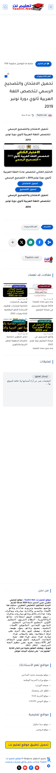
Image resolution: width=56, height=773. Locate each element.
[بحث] (5, 7)
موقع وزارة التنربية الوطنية (35, 680)
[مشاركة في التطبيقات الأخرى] (12, 242)
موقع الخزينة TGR (40, 696)
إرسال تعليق (41, 377)
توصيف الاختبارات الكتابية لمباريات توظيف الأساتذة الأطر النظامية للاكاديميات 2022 (15, 308)
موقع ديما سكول (40, 724)
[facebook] (31, 767)
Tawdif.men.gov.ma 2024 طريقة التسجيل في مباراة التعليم (42, 306)
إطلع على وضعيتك (39, 690)
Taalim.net (42, 115)
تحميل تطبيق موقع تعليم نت (28, 745)
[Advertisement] (28, 38)
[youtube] (25, 767)
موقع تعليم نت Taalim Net (37, 600)
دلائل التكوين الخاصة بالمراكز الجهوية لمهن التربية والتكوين (16, 341)
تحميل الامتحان (30, 184)
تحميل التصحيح (28, 189)
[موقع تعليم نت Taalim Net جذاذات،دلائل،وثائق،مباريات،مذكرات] (28, 7)
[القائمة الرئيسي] (51, 7)
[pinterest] (37, 767)
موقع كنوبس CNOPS (38, 701)
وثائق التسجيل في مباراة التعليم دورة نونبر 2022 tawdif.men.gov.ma (41, 343)
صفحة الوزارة (42, 685)
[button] (39, 242)
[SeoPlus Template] (48, 759)
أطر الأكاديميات (44, 76)
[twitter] (19, 767)
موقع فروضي (42, 729)
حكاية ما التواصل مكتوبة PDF (18, 64)
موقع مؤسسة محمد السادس (35, 675)
